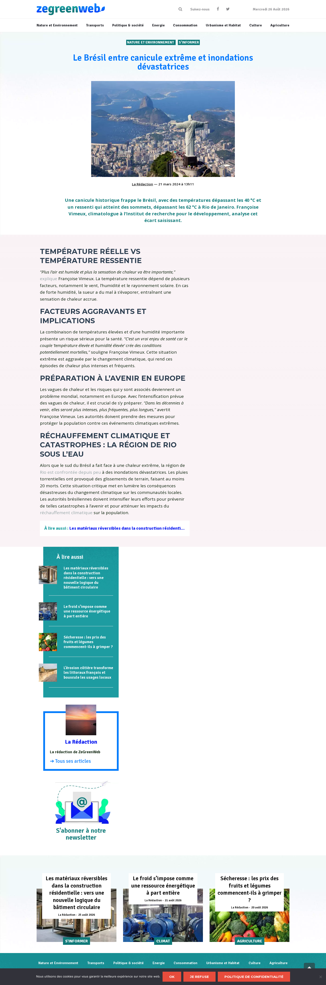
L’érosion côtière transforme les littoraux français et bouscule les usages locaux (88, 672)
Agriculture (278, 963)
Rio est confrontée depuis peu (70, 472)
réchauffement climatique (66, 512)
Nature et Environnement (151, 42)
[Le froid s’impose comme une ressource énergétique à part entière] (48, 611)
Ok (172, 977)
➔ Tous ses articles (70, 761)
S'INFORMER (189, 42)
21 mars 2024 (169, 184)
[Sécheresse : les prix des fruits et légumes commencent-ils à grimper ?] (48, 642)
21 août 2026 (173, 900)
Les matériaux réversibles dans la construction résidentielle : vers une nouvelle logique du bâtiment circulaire (177, 528)
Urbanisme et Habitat (223, 963)
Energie (159, 963)
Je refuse (199, 977)
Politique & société (128, 963)
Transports (95, 963)
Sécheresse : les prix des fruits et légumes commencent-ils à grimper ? (88, 642)
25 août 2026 (86, 915)
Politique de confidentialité (253, 977)
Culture (255, 963)
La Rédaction (142, 184)
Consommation (185, 963)
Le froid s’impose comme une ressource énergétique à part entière (87, 611)
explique (48, 278)
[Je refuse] (320, 977)
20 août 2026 (259, 907)
